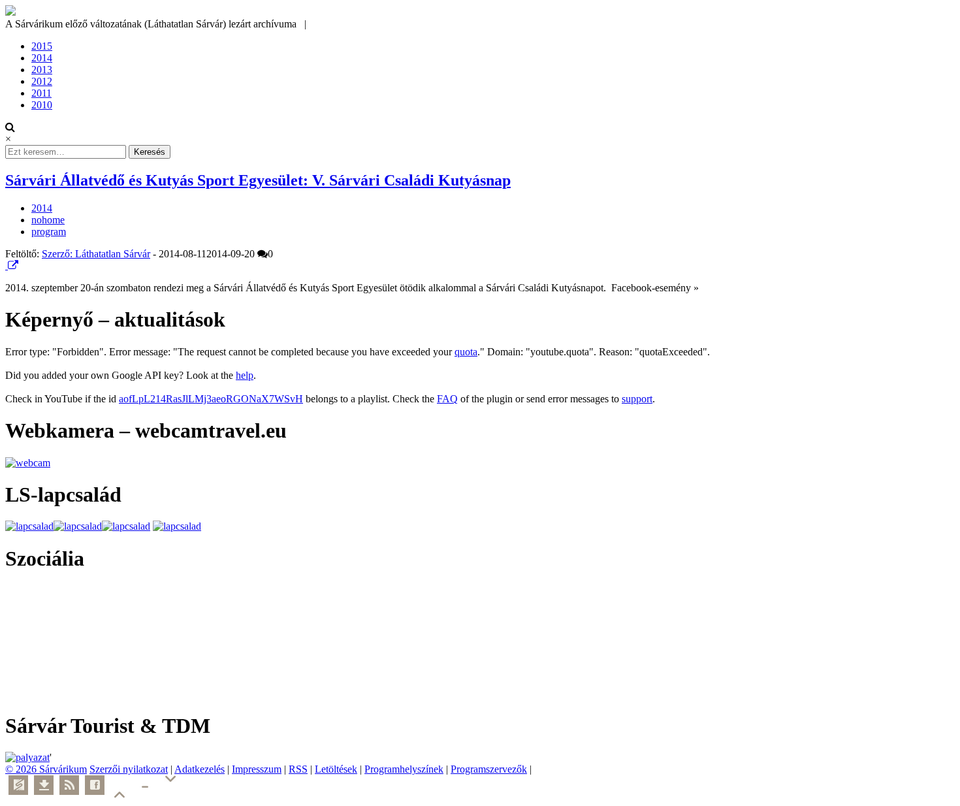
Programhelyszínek (403, 769)
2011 (41, 93)
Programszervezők (489, 769)
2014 (41, 57)
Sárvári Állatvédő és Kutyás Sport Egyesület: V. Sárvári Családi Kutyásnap (258, 180)
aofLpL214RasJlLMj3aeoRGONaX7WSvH (211, 398)
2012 (41, 81)
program (48, 231)
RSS (298, 769)
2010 (41, 104)
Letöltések (336, 769)
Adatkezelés (199, 769)
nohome (48, 219)
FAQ (447, 398)
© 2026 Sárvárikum (46, 769)
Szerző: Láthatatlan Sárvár (96, 253)
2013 (41, 69)
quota (466, 351)
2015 (41, 46)
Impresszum (256, 769)
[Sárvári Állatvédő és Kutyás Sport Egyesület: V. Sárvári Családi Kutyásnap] (6, 265)
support (637, 398)
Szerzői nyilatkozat (128, 769)
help (244, 375)
